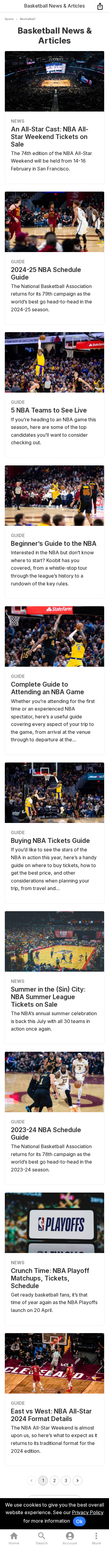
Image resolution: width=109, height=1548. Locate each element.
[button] (96, 1539)
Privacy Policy (88, 1512)
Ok (79, 1521)
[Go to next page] (77, 1480)
